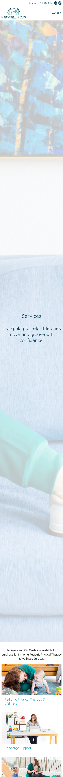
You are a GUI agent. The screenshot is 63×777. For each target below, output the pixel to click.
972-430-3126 (46, 3)
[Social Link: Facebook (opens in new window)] (55, 3)
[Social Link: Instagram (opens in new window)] (59, 3)
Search (32, 3)
